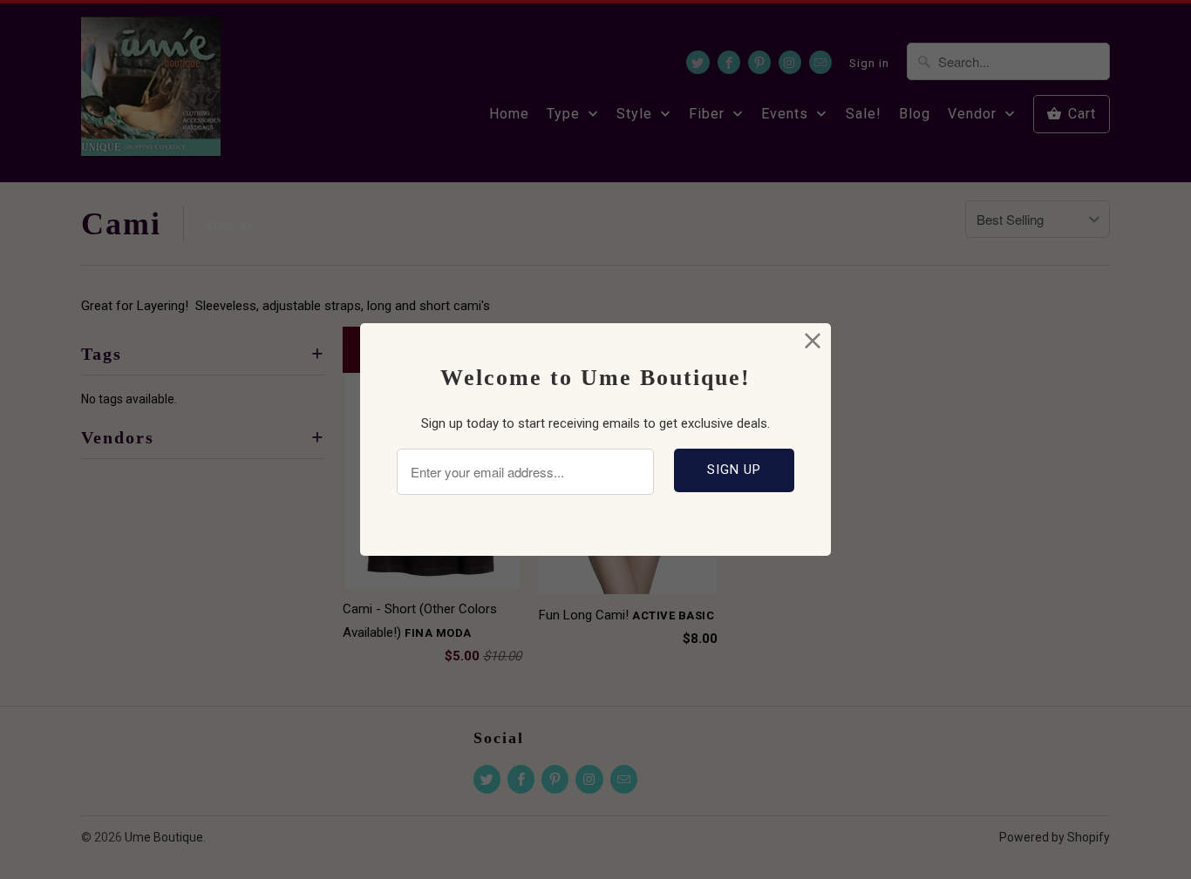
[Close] (813, 341)
